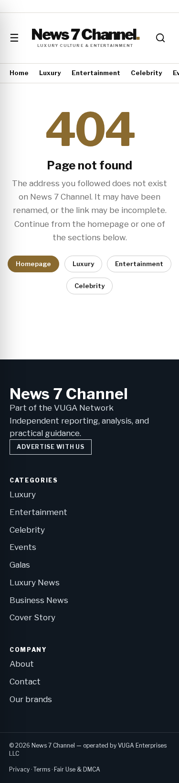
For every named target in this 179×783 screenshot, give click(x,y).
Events (23, 547)
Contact (25, 681)
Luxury (50, 73)
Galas (20, 565)
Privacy (19, 769)
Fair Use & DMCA (77, 769)
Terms (41, 769)
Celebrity (146, 73)
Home (19, 73)
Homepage (33, 264)
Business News (39, 600)
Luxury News (35, 582)
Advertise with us (50, 446)
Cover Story (32, 617)
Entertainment (96, 73)
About (22, 664)
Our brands (31, 699)
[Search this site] (160, 38)
